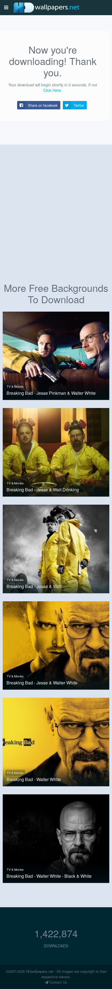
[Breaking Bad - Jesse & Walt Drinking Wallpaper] (56, 451)
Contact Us (57, 982)
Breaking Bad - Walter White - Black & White (49, 876)
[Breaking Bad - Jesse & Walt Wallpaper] (56, 548)
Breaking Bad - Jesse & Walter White (42, 683)
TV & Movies (15, 386)
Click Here (52, 90)
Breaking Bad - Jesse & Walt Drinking (43, 490)
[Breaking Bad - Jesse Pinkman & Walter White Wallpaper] (56, 355)
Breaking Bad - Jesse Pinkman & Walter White (51, 393)
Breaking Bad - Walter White (34, 779)
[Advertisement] (56, 219)
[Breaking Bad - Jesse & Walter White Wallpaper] (56, 645)
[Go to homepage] (46, 7)
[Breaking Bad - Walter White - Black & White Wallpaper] (56, 838)
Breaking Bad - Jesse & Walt (34, 586)
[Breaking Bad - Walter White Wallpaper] (56, 741)
